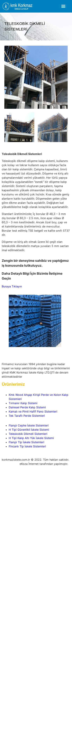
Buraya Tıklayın (12, 286)
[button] (63, 6)
